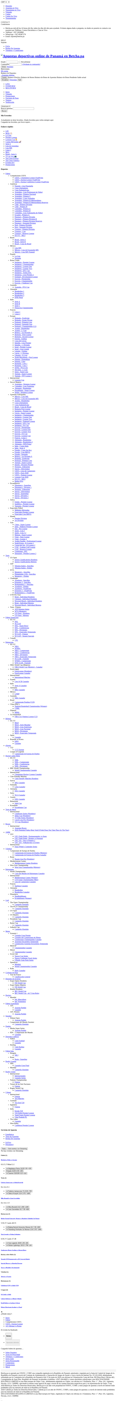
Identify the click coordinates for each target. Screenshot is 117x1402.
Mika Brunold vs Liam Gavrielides (10, 1198)
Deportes (8, 6)
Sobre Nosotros (11, 1352)
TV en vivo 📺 (11, 156)
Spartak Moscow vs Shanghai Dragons (11, 1263)
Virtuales (8, 12)
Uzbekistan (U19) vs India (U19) (10, 1285)
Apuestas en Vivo (11, 8)
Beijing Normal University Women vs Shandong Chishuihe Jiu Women (20, 1218)
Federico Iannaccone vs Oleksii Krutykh (12, 1182)
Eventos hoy (10, 163)
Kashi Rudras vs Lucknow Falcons (10, 1303)
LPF (7, 131)
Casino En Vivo (11, 16)
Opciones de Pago (12, 98)
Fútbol (7, 1320)
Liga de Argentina (12, 146)
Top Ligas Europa (12, 158)
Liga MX (8, 148)
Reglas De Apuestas (12, 48)
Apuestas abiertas (7, 75)
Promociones (10, 96)
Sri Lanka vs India (6, 1294)
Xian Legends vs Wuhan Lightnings (10, 1234)
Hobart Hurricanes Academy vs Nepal (11, 1307)
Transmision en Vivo (12, 10)
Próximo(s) (9, 1145)
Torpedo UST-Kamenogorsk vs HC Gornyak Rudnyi (15, 1259)
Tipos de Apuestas (12, 1136)
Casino (8, 14)
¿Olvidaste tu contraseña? (31, 64)
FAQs (7, 46)
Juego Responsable (12, 1361)
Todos (4, 1149)
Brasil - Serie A (11, 154)
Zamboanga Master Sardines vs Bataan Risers (13, 1250)
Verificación (9, 102)
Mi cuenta (4, 71)
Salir (19, 80)
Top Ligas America (12, 161)
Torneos (8, 100)
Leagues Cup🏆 (11, 140)
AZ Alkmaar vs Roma (13, 1326)
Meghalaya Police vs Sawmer (9, 1160)
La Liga (8, 135)
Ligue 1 (8, 150)
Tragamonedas (10, 18)
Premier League (11, 137)
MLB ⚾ (8, 133)
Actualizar (5, 80)
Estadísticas (9, 1134)
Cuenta (4, 77)
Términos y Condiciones (14, 50)
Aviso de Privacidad (12, 1355)
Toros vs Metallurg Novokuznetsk (10, 1267)
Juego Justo (9, 1359)
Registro (10, 67)
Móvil (7, 1367)
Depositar (13, 80)
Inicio (7, 92)
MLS (7, 152)
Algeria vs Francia (6, 1276)
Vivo (8, 1142)
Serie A (8, 144)
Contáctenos (9, 1363)
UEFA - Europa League (14, 1324)
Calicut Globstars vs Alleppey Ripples (11, 1298)
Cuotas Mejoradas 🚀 (13, 142)
